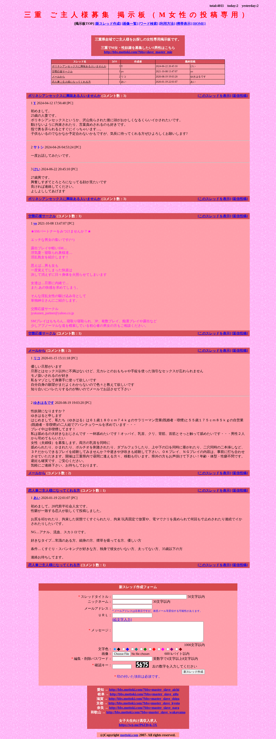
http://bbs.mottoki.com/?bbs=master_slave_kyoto (144, 703)
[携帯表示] (184, 23)
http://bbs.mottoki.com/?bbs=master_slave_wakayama (145, 712)
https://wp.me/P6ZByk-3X (138, 725)
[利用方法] (167, 23)
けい (36, 169)
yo (35, 223)
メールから (58, 76)
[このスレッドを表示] (214, 96)
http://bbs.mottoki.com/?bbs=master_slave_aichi (144, 689)
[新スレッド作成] (108, 23)
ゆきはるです (43, 402)
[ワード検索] (148, 23)
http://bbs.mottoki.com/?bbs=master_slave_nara (144, 708)
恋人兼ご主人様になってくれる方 (71, 81)
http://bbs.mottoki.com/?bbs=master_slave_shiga (144, 698)
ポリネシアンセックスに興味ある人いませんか (79, 66)
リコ (36, 358)
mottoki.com (129, 735)
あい (36, 498)
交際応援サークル (62, 71)
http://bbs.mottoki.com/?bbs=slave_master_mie (138, 52)
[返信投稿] (240, 96)
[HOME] (199, 23)
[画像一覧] (130, 23)
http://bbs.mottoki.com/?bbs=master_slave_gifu (144, 694)
